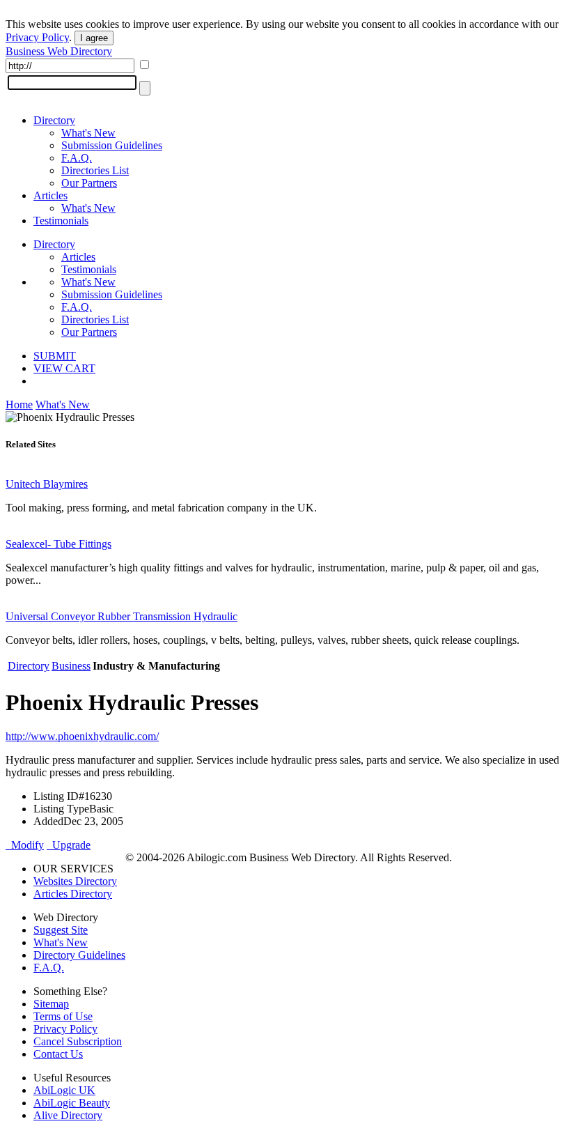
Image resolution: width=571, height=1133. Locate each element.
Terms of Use (63, 1016)
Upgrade (69, 845)
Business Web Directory (59, 51)
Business (71, 666)
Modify (25, 845)
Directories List (95, 170)
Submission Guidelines (111, 145)
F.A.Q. (76, 158)
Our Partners (89, 183)
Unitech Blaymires (47, 484)
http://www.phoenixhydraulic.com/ (82, 736)
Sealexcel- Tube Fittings (58, 544)
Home (19, 404)
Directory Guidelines (79, 955)
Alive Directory (67, 1115)
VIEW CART (64, 368)
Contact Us (58, 1054)
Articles (50, 195)
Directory (54, 120)
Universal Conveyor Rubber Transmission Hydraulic (121, 616)
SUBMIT (54, 356)
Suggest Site (60, 930)
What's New (88, 133)
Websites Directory (75, 881)
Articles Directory (72, 894)
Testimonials (60, 220)
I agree (94, 38)
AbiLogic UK (64, 1090)
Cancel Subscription (77, 1041)
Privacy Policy (37, 37)
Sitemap (51, 1004)
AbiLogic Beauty (71, 1103)
